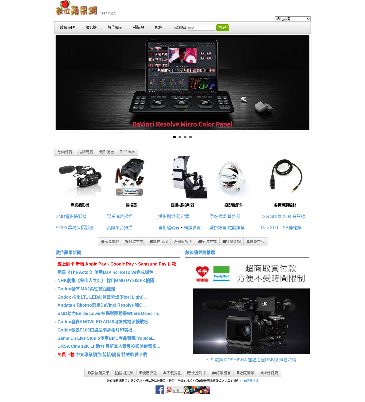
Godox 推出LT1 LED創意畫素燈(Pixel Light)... (102, 297)
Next (302, 83)
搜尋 (222, 27)
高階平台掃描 (120, 227)
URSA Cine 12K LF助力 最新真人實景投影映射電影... (108, 346)
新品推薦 (127, 152)
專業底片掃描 (120, 216)
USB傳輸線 (290, 227)
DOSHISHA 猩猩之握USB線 (251, 360)
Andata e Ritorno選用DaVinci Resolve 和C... (101, 305)
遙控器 (234, 216)
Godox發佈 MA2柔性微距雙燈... (88, 289)
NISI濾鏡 (214, 360)
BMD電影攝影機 (71, 216)
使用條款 (149, 373)
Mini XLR (269, 227)
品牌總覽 (85, 152)
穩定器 (182, 216)
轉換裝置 (192, 227)
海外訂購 (270, 373)
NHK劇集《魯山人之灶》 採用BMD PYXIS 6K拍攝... (107, 280)
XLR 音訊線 (294, 216)
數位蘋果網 (100, 373)
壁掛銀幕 (218, 227)
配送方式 (209, 241)
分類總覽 (64, 152)
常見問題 (111, 241)
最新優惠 (106, 152)
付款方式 (136, 241)
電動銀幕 (236, 227)
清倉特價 (287, 360)
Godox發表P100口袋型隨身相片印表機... (96, 330)
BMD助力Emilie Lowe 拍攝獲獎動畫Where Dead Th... (109, 313)
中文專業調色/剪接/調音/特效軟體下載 (111, 354)
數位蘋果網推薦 (200, 252)
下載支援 (173, 373)
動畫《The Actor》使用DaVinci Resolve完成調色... (107, 272)
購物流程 (160, 241)
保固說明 (184, 241)
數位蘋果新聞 (68, 252)
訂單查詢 (233, 241)
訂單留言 (223, 373)
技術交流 (126, 373)
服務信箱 (252, 381)
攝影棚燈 (166, 216)
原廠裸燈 (218, 216)
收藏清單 (246, 373)
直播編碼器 (169, 227)
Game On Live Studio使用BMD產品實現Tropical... (106, 338)
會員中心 (257, 241)
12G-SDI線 (271, 216)
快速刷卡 (198, 373)
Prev (62, 83)
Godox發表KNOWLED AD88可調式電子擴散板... (104, 321)
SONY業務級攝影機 (75, 227)
